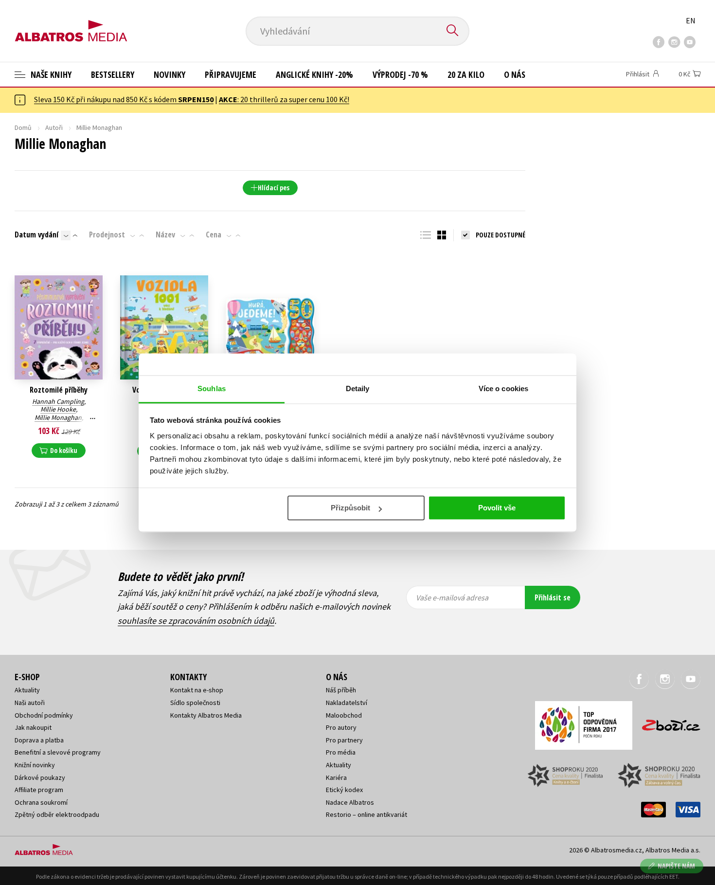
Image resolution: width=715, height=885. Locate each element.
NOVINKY (169, 74)
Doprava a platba (39, 740)
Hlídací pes (273, 187)
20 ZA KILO (465, 74)
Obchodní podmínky (44, 715)
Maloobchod (344, 715)
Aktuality (27, 690)
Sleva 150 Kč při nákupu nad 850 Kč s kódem (124, 99)
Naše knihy (50, 74)
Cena (213, 234)
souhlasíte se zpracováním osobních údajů (196, 620)
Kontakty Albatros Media (206, 715)
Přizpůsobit (350, 508)
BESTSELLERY (112, 74)
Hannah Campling (58, 401)
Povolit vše (497, 508)
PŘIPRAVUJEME (230, 74)
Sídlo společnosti (195, 702)
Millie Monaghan (58, 417)
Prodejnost (107, 234)
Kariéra (336, 777)
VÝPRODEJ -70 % (400, 74)
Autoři (54, 127)
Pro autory (341, 727)
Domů (23, 127)
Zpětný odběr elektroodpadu (57, 814)
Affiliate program (39, 789)
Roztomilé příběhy (59, 390)
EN (691, 20)
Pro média (341, 752)
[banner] (71, 23)
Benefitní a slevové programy (58, 752)
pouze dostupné (500, 234)
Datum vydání (36, 234)
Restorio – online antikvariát (366, 814)
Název (165, 234)
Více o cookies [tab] (503, 388)
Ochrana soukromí (41, 802)
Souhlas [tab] (211, 388)
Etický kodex (344, 789)
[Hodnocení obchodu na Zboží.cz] (666, 722)
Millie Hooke (58, 409)
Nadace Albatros (350, 802)
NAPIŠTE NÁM (676, 865)
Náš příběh (341, 690)
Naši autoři (30, 702)
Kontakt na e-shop (196, 690)
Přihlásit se (553, 597)
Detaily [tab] (358, 388)
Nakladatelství (346, 702)
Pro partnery (344, 740)
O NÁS (514, 74)
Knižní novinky (35, 764)
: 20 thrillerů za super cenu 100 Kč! (284, 99)
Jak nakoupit (33, 727)
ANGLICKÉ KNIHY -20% (314, 74)
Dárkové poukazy (40, 777)
